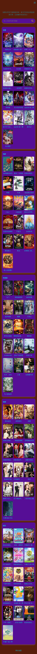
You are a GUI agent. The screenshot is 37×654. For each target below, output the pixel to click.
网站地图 (18, 650)
